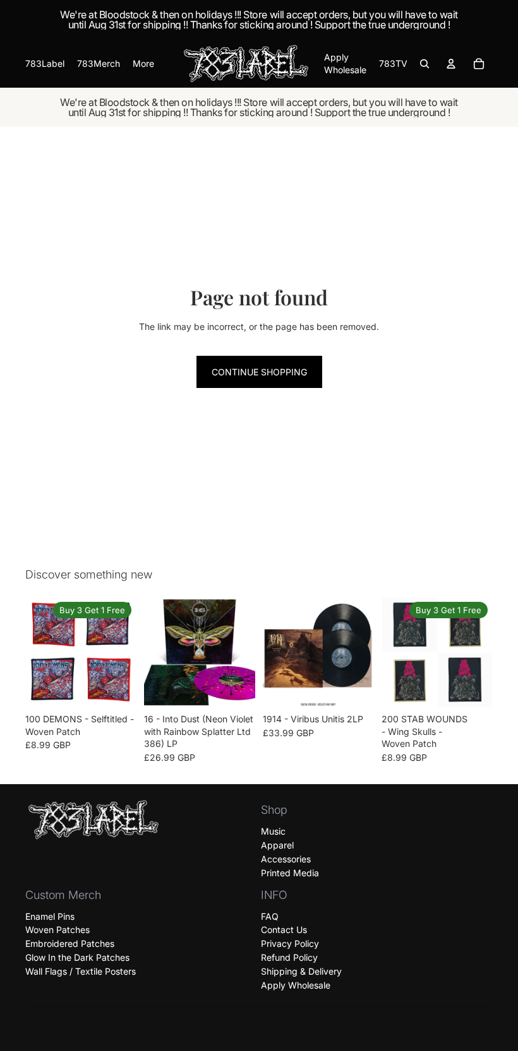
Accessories (286, 859)
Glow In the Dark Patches (77, 957)
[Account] (451, 64)
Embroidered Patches (69, 943)
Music (273, 831)
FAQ (270, 916)
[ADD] (235, 688)
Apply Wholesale (295, 985)
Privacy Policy (290, 943)
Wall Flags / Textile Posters (80, 971)
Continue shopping (259, 372)
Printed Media (290, 872)
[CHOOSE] (116, 688)
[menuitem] (143, 64)
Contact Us (284, 929)
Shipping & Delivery (301, 971)
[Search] (424, 64)
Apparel (277, 845)
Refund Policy (289, 957)
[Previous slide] (39, 652)
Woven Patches (57, 929)
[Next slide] (122, 652)
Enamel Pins (50, 916)
